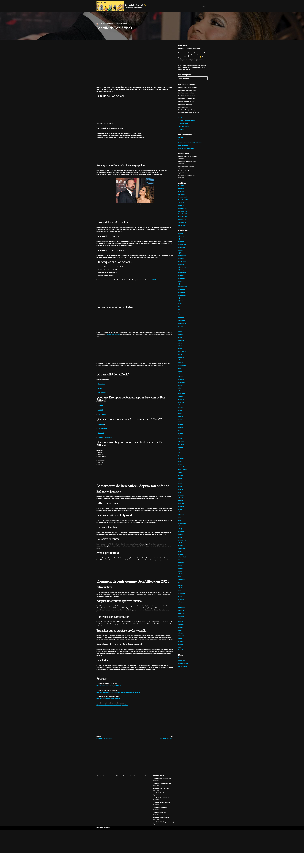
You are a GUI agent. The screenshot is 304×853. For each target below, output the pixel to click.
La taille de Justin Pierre (185, 107)
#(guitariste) (182, 267)
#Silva (180, 571)
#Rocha (180, 543)
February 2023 (182, 208)
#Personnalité (182, 523)
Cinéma (180, 644)
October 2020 (182, 219)
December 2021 (183, 211)
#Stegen (180, 585)
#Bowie (180, 346)
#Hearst (180, 427)
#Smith (180, 574)
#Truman (181, 602)
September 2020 (183, 222)
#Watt (180, 619)
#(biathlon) (181, 247)
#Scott (180, 565)
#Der (179, 388)
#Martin (180, 489)
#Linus (180, 484)
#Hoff (180, 439)
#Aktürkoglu (182, 323)
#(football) (181, 258)
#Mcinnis (181, 495)
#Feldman (181, 399)
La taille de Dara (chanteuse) (186, 110)
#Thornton (181, 593)
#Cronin (180, 377)
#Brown (180, 354)
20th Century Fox (103, 393)
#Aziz (180, 332)
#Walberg (181, 616)
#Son (179, 576)
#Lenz (180, 481)
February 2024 (182, 197)
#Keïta (180, 464)
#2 (179, 306)
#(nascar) (181, 284)
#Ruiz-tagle (181, 548)
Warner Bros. (101, 384)
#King (180, 472)
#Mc (179, 492)
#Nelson (180, 512)
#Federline (181, 393)
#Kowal (180, 475)
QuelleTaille (102, 23)
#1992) (180, 303)
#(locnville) (181, 278)
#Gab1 (180, 410)
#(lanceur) (181, 275)
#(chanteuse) (182, 256)
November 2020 (182, 217)
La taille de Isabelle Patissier (186, 101)
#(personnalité (182, 287)
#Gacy (180, 413)
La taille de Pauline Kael (185, 104)
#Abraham (181, 315)
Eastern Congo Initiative (113, 334)
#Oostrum (181, 515)
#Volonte (181, 610)
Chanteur (181, 641)
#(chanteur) (181, 253)
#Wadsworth (182, 613)
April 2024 (181, 191)
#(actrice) (181, 239)
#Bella (180, 337)
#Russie (180, 554)
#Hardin (180, 422)
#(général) (181, 264)
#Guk (180, 419)
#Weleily (180, 622)
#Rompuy (181, 545)
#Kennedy (181, 467)
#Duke (180, 391)
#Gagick (180, 416)
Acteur (180, 638)
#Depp (180, 385)
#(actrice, (181, 236)
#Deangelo (181, 382)
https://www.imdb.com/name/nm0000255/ (109, 686)
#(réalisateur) (182, 295)
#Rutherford (182, 557)
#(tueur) (180, 301)
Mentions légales (184, 126)
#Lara (180, 478)
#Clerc (180, 368)
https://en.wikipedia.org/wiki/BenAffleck (108, 698)
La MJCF (100, 410)
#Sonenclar (181, 579)
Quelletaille (107, 827)
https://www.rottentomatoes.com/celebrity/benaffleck (112, 705)
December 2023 (183, 200)
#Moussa (181, 506)
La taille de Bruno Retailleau (186, 93)
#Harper (180, 424)
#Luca (180, 486)
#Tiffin (180, 596)
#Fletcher (181, 405)
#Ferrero (181, 402)
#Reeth (180, 534)
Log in (180, 658)
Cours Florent (102, 414)
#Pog (179, 526)
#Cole (180, 371)
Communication (102, 428)
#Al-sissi (180, 326)
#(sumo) (180, 298)
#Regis (180, 537)
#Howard (181, 441)
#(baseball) (181, 241)
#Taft (180, 588)
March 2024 (181, 194)
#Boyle (180, 348)
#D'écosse (181, 379)
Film (179, 647)
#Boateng (181, 340)
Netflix (100, 388)
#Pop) (180, 529)
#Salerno (181, 560)
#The (180, 591)
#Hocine (180, 436)
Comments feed (183, 663)
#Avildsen (181, 329)
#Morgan (181, 503)
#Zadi (180, 630)
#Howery (181, 444)
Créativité (101, 433)
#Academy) (181, 320)
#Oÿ (179, 520)
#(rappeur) (181, 292)
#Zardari (181, 636)
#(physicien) (181, 289)
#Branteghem (182, 351)
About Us (180, 118)
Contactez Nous (183, 123)
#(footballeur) (182, 261)
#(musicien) (181, 281)
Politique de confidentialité (187, 120)
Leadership (101, 424)
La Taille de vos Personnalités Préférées (190, 143)
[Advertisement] (135, 52)
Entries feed (181, 661)
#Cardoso (181, 363)
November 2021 (182, 214)
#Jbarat (180, 447)
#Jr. (179, 455)
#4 (179, 312)
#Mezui (180, 498)
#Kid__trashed (182, 469)
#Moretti (181, 500)
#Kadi (180, 461)
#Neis (180, 509)
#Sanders (181, 562)
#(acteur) (181, 233)
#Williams (181, 624)
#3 (179, 309)
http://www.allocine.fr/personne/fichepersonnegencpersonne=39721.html (118, 692)
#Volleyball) (181, 607)
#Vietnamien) (182, 605)
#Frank (180, 408)
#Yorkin (180, 627)
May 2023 (181, 205)
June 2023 (181, 203)
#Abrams (181, 317)
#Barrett (180, 334)
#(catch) (180, 250)
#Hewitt (180, 433)
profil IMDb (153, 280)
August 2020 (181, 225)
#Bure (180, 360)
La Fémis (100, 405)
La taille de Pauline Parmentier (187, 90)
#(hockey (181, 270)
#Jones (180, 453)
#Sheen (180, 568)
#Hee (180, 430)
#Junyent (181, 458)
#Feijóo (180, 396)
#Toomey (181, 599)
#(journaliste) (182, 272)
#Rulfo (180, 551)
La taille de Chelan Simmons (186, 98)
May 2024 (181, 188)
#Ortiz (180, 517)
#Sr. (179, 582)
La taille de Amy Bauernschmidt (187, 87)
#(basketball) (182, 244)
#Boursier (181, 343)
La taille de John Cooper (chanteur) (188, 113)
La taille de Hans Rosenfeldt (186, 96)
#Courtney (181, 374)
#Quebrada (181, 531)
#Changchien (182, 365)
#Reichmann (182, 540)
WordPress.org (182, 666)
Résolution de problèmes (105, 437)
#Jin (179, 450)
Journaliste (181, 650)
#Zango (180, 633)
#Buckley (181, 357)
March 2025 (181, 186)
